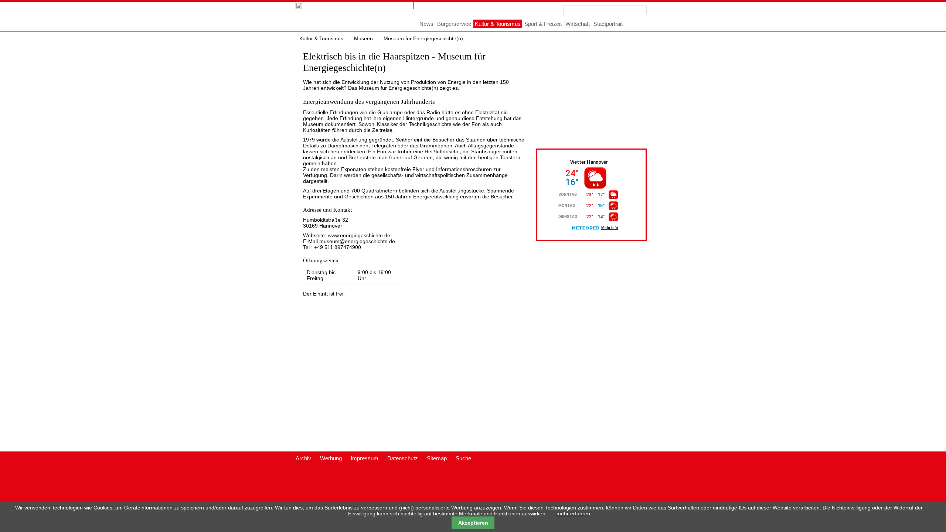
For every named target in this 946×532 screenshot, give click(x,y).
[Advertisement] (600, 95)
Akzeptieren (473, 523)
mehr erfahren (573, 513)
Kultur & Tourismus (321, 38)
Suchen (641, 10)
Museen (363, 38)
